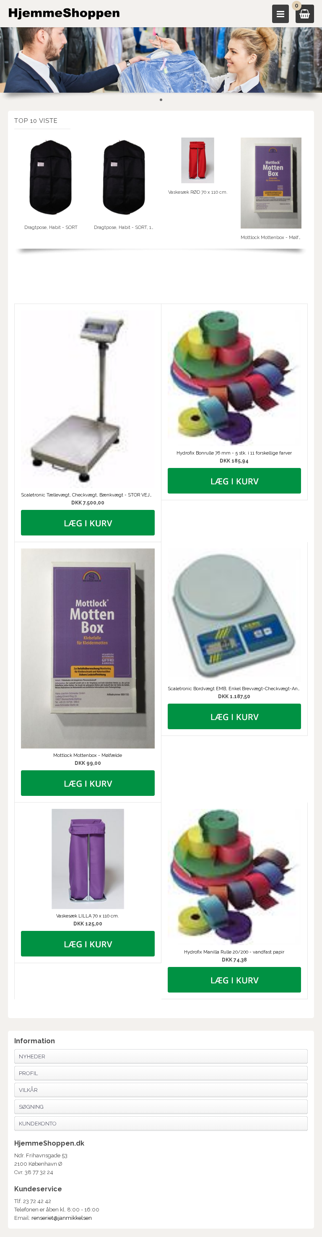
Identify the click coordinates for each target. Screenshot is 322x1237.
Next (301, 189)
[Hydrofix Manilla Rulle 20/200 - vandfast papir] (234, 877)
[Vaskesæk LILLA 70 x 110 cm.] (87, 859)
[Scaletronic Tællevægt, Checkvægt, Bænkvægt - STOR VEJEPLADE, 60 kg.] (87, 399)
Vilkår (28, 1090)
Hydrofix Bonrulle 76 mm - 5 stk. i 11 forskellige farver (234, 453)
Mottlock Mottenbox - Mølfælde (87, 755)
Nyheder (32, 1056)
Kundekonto (38, 1123)
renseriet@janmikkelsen (61, 1218)
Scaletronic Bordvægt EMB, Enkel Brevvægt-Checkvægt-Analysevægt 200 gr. (234, 688)
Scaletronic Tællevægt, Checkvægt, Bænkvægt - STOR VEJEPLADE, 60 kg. (87, 495)
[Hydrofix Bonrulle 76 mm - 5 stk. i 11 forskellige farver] (234, 378)
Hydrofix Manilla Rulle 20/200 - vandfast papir (234, 952)
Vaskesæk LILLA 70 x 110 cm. (87, 916)
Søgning (31, 1107)
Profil (28, 1073)
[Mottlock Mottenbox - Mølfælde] (87, 648)
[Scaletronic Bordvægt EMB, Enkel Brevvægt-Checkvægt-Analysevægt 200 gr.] (234, 615)
